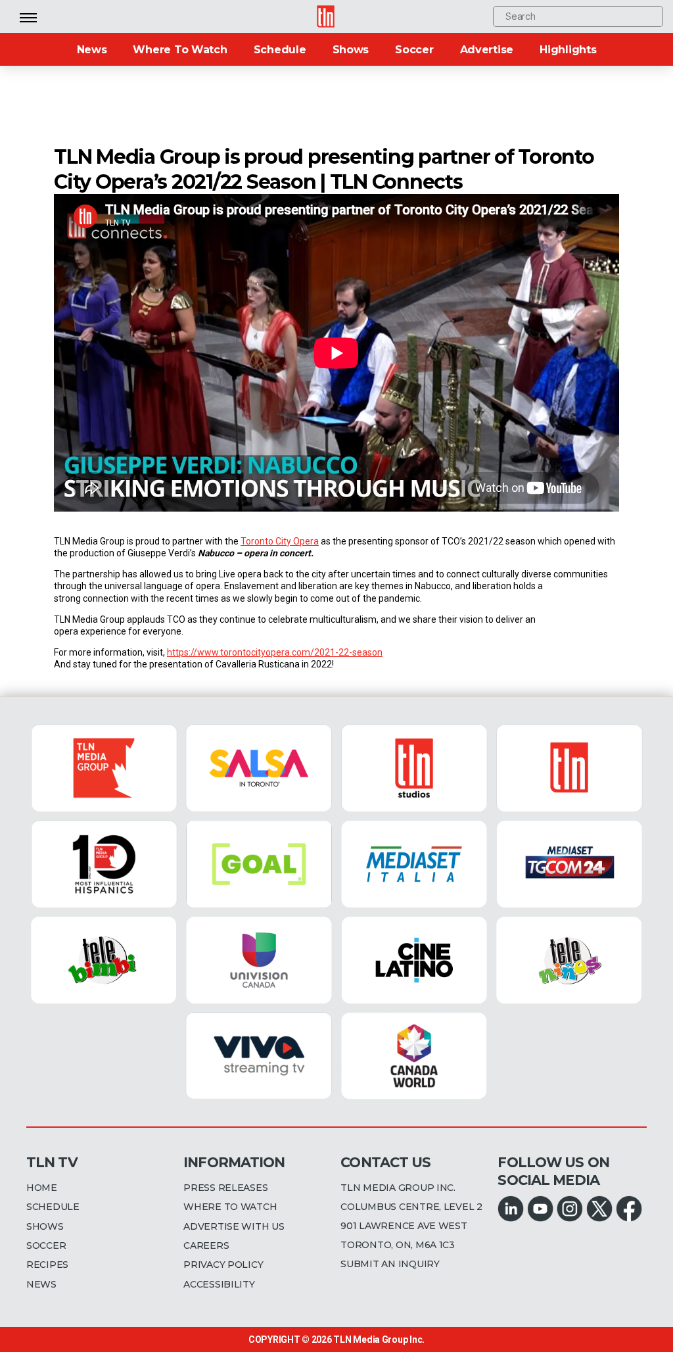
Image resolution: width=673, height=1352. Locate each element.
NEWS (41, 1284)
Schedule (280, 49)
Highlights (568, 49)
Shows (351, 49)
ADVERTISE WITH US (233, 1226)
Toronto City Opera (280, 541)
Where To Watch (180, 49)
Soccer (414, 49)
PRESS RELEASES (225, 1188)
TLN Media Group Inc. (379, 1339)
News (92, 49)
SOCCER (46, 1245)
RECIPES (47, 1264)
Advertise (487, 49)
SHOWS (45, 1226)
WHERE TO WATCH (230, 1207)
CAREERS (206, 1245)
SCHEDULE (53, 1207)
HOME (41, 1188)
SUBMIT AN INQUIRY (389, 1264)
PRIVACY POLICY (223, 1264)
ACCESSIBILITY (219, 1284)
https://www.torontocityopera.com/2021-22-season (275, 652)
